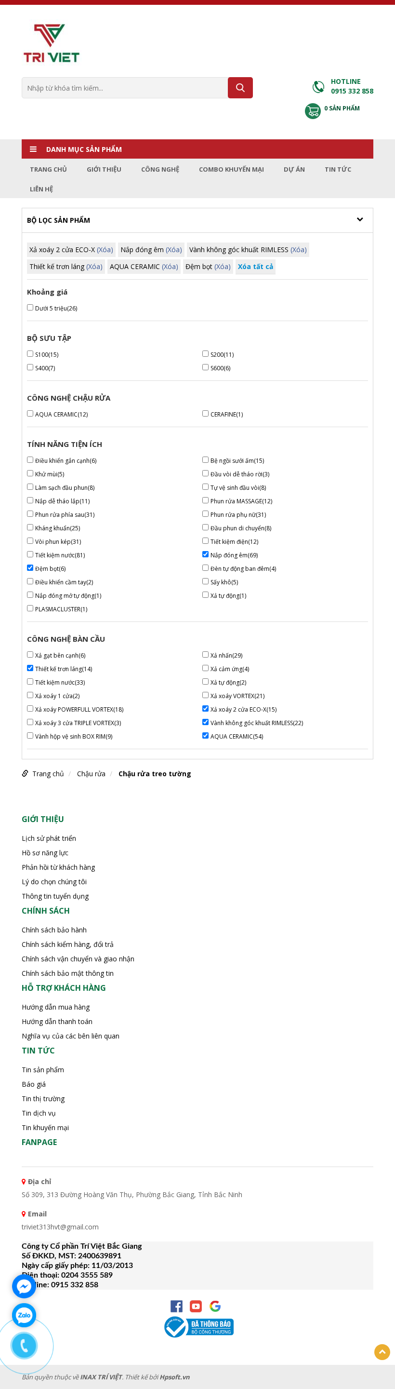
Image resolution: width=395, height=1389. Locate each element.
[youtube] (196, 1306)
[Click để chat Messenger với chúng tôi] (24, 1286)
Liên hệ (41, 189)
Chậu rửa (91, 773)
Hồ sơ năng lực (45, 852)
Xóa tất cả (255, 266)
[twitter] (215, 1306)
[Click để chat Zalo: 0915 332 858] (24, 1315)
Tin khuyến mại (45, 1127)
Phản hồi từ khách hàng (58, 867)
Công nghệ (160, 169)
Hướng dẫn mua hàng (56, 1006)
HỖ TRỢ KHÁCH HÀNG (64, 988)
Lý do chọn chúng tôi (54, 881)
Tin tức (338, 169)
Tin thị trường (43, 1098)
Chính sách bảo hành (54, 929)
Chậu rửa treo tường (154, 773)
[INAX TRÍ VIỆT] (51, 42)
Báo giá (34, 1084)
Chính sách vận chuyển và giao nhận (78, 958)
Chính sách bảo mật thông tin (68, 973)
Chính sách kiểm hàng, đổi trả (68, 944)
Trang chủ (48, 169)
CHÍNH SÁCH (46, 910)
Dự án (294, 169)
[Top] (382, 1352)
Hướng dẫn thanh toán (57, 1021)
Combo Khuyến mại (231, 169)
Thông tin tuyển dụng (55, 896)
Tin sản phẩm (43, 1069)
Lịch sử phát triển (49, 838)
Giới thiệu (104, 169)
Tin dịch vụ (39, 1113)
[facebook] (177, 1306)
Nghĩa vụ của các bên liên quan (70, 1035)
